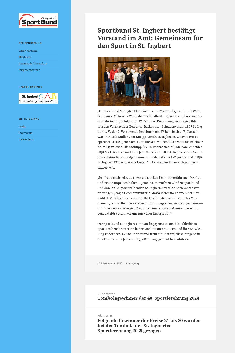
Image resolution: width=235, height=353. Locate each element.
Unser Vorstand (28, 50)
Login (22, 126)
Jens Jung (133, 263)
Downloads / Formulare (33, 63)
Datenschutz (26, 139)
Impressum (25, 133)
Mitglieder (25, 57)
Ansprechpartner (29, 70)
